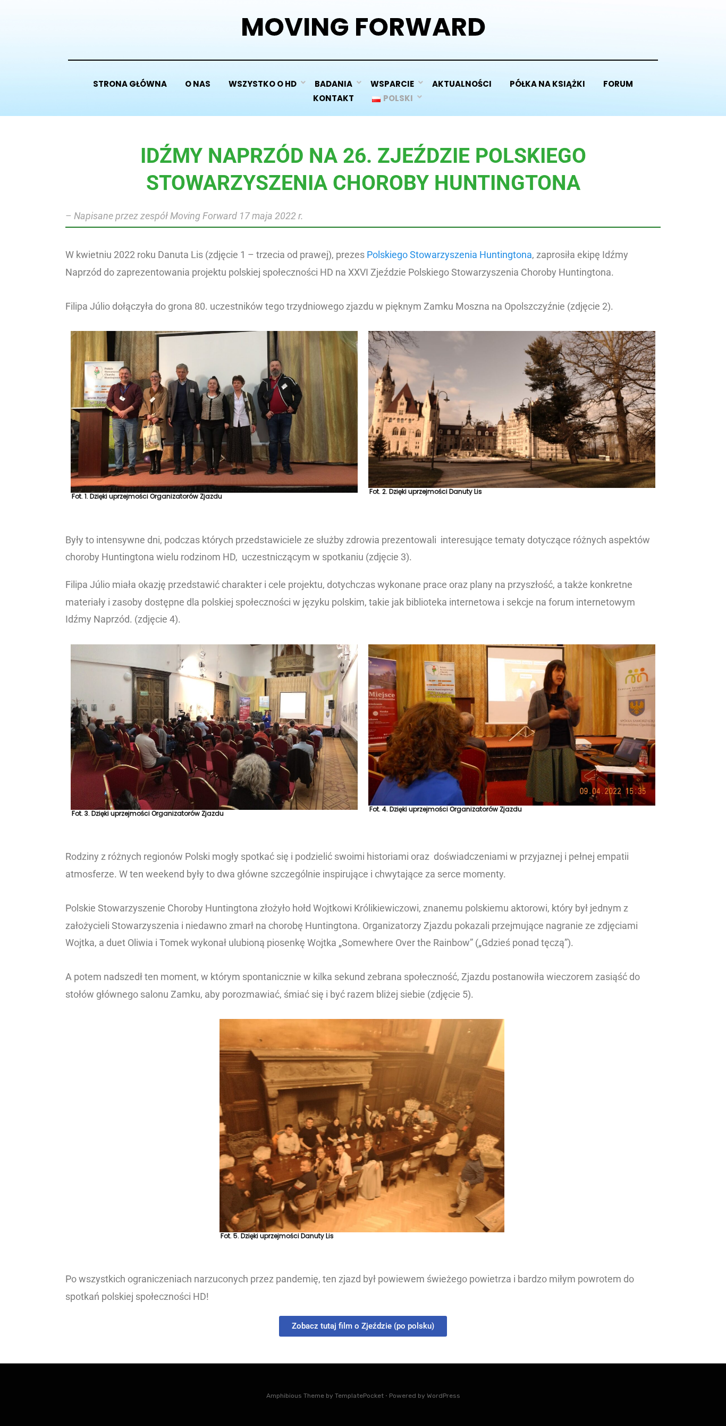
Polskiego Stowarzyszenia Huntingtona (449, 254)
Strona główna (130, 83)
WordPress (443, 1395)
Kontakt (333, 98)
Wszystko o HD (263, 83)
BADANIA (333, 83)
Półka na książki (547, 83)
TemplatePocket (359, 1395)
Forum (618, 83)
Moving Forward (363, 27)
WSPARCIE (392, 83)
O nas (197, 83)
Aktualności (462, 83)
